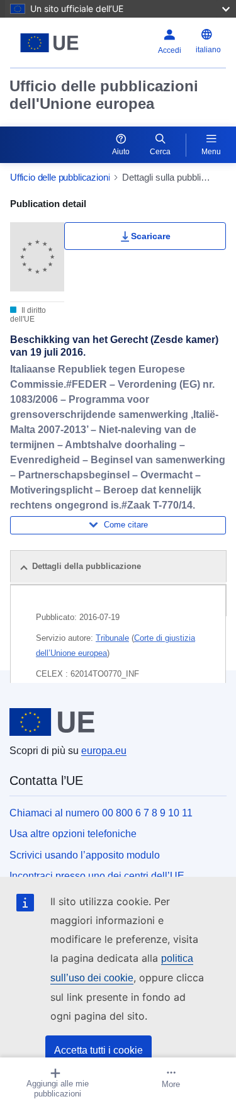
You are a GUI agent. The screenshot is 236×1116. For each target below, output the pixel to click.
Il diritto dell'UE (28, 315)
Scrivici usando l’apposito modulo (84, 855)
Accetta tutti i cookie (98, 1050)
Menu (211, 151)
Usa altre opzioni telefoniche (73, 833)
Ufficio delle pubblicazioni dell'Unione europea (103, 94)
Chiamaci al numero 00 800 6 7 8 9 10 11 (101, 813)
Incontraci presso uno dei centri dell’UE (96, 876)
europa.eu (103, 750)
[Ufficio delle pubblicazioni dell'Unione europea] (49, 42)
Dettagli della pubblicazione (86, 566)
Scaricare (151, 236)
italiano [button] (208, 49)
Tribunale (112, 638)
